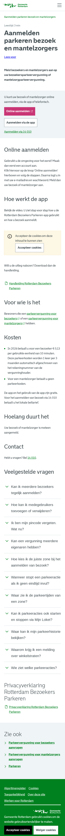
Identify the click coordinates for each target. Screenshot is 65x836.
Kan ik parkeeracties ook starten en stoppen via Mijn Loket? (36, 617)
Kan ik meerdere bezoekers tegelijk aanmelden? (32, 490)
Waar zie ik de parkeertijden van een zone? (35, 598)
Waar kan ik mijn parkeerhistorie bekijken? (35, 635)
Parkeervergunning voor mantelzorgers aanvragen (34, 757)
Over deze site (36, 794)
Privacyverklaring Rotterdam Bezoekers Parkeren (33, 709)
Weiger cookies (46, 830)
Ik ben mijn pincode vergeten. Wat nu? (34, 526)
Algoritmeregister (15, 788)
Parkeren (15, 766)
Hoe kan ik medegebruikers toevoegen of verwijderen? (32, 508)
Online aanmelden (20, 112)
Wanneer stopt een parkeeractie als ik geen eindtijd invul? (35, 580)
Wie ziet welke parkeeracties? (34, 668)
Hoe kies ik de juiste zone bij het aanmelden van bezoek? (35, 562)
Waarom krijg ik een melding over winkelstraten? (33, 653)
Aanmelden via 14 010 (18, 131)
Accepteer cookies (29, 247)
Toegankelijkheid (14, 794)
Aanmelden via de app (20, 122)
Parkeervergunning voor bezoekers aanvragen (32, 745)
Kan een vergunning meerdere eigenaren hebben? (34, 544)
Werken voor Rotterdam (19, 800)
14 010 (32, 457)
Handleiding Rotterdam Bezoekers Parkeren (30, 286)
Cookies (33, 788)
